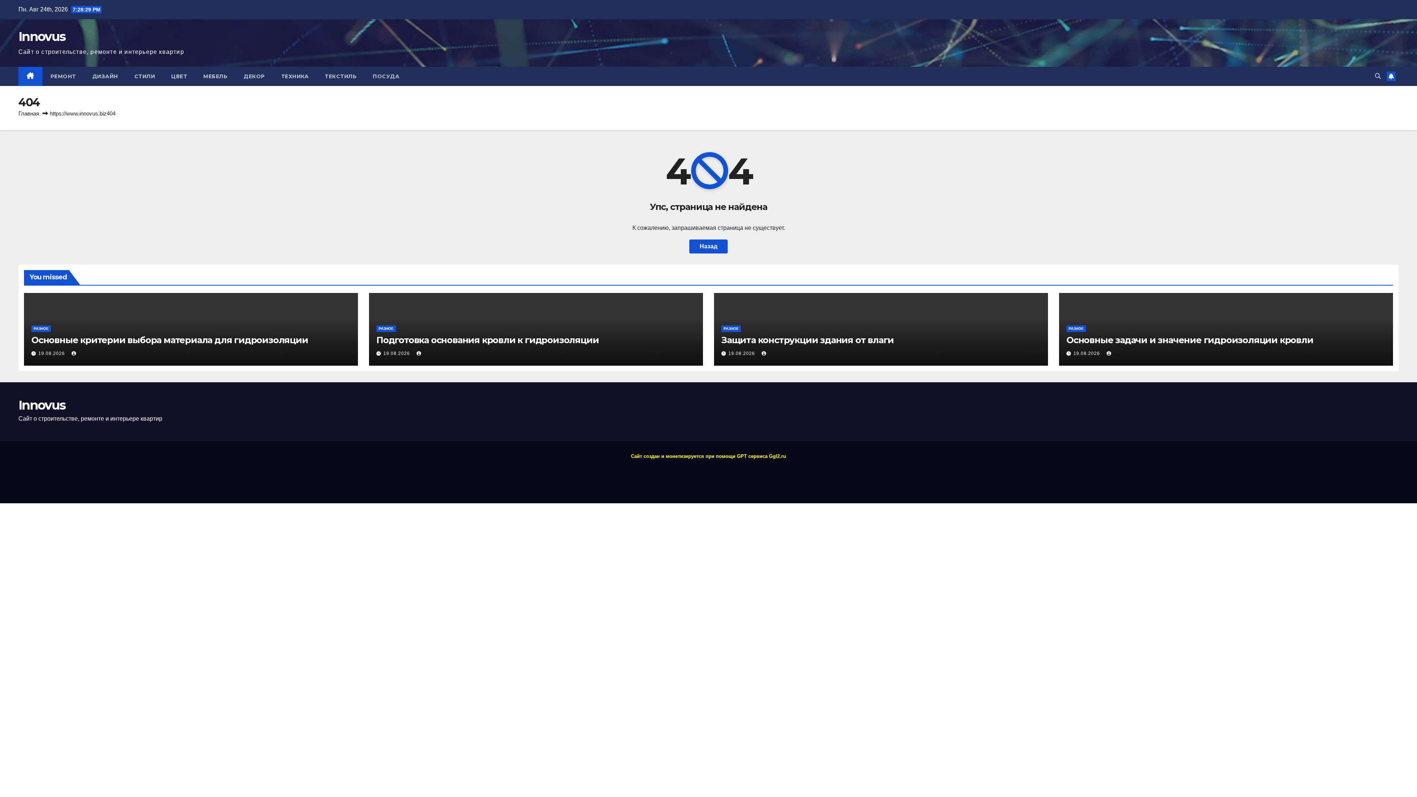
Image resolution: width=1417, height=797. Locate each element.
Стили (144, 76)
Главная (28, 113)
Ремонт (63, 76)
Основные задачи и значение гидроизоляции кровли (1189, 340)
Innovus (41, 36)
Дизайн (105, 76)
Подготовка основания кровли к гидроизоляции (487, 340)
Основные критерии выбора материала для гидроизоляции (169, 340)
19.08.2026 (52, 353)
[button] (1378, 76)
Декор (254, 76)
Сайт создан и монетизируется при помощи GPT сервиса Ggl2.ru (708, 456)
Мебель (215, 76)
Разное (41, 329)
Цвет (179, 76)
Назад (708, 246)
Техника (295, 76)
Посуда (386, 76)
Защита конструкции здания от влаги (807, 340)
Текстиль (340, 76)
